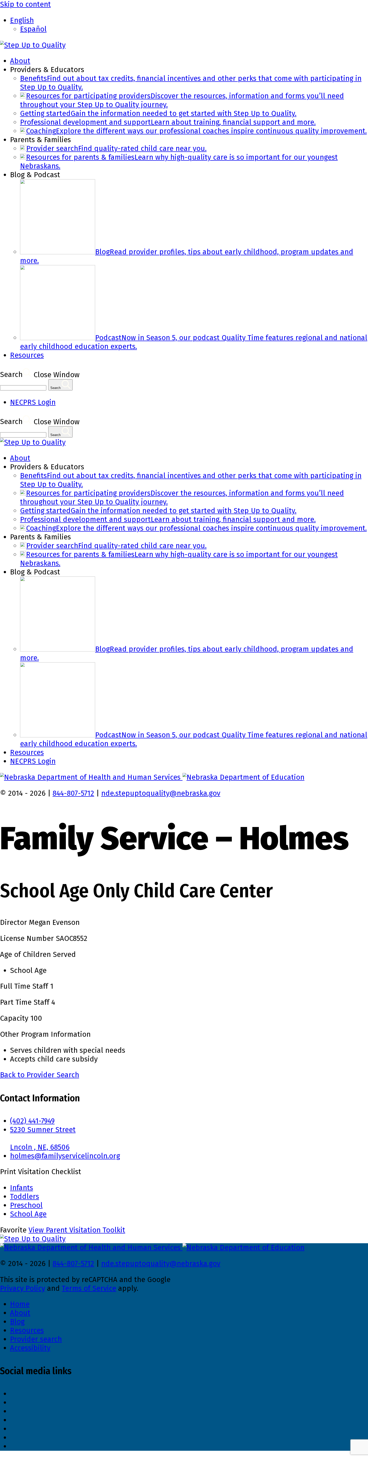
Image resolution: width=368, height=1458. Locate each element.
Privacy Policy (22, 1288)
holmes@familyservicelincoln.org (65, 1156)
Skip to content (25, 4)
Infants (21, 1187)
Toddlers (24, 1196)
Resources (27, 355)
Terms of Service (89, 1288)
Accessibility (30, 1348)
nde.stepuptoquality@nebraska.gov (160, 793)
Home (20, 1304)
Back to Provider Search (39, 1075)
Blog (17, 1321)
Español (33, 29)
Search (11, 374)
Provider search (36, 1339)
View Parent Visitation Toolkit (77, 1230)
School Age (28, 1214)
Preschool (26, 1205)
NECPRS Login (33, 402)
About (20, 61)
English (22, 20)
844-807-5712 (73, 793)
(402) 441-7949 (32, 1121)
